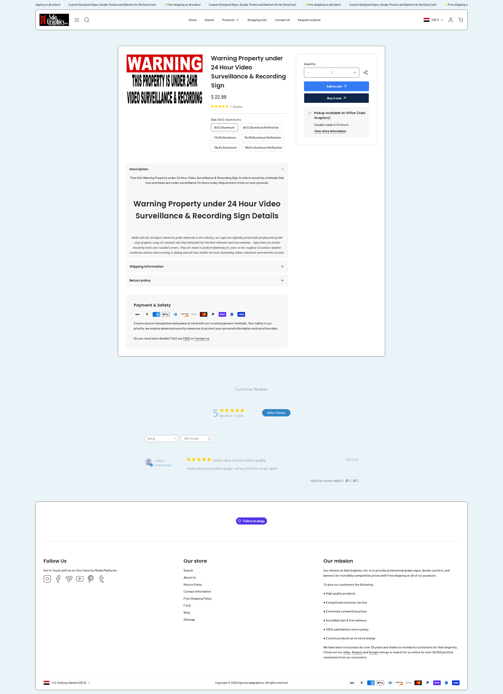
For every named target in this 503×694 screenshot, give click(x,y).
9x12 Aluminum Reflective (261, 127)
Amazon (357, 652)
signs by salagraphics (251, 682)
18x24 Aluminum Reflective (263, 147)
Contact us (202, 338)
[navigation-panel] (77, 20)
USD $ (435, 19)
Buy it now (334, 98)
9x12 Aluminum (224, 127)
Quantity (310, 64)
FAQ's (186, 338)
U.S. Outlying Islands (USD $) (69, 682)
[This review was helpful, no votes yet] (347, 481)
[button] (230, 19)
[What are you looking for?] (87, 20)
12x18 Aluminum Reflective (262, 137)
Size (226, 119)
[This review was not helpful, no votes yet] (354, 481)
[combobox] (162, 438)
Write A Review (276, 413)
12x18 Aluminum (225, 137)
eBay (346, 652)
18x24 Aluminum (225, 147)
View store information (330, 131)
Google (374, 652)
